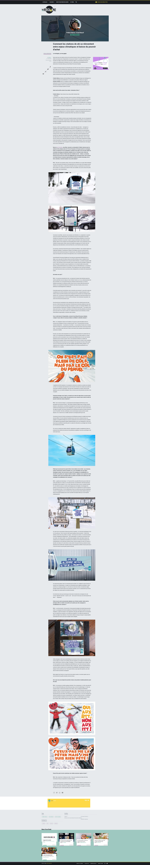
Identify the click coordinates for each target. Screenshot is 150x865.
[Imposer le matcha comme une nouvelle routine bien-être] (100, 837)
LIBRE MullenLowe (83, 842)
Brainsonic (99, 842)
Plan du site (87, 863)
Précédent (42, 852)
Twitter (48, 69)
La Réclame (49, 10)
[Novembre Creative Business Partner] (49, 837)
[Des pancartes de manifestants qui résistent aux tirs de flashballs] (66, 837)
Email (43, 74)
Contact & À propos (79, 863)
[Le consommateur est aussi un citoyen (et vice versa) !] (83, 837)
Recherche (76, 2)
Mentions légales (93, 863)
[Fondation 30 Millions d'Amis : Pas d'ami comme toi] (49, 851)
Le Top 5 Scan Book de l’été (47, 855)
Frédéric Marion (44, 816)
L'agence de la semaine (47, 840)
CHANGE (64, 842)
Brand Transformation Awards (62, 2)
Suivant (56, 852)
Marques (56, 823)
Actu (47, 823)
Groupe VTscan (100, 863)
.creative (43, 823)
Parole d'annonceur (47, 53)
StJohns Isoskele (57, 816)
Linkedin (46, 71)
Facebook (50, 67)
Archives (51, 823)
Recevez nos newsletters (103, 2)
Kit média (72, 2)
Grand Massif (51, 816)
